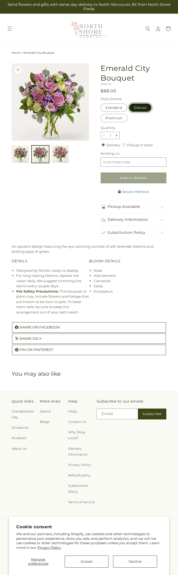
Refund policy (79, 475)
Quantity (108, 128)
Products (19, 438)
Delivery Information (78, 451)
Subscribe (152, 414)
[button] (10, 29)
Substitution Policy (78, 489)
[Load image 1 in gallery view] (20, 154)
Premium (114, 118)
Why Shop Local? (76, 435)
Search (45, 411)
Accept (87, 561)
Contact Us (77, 422)
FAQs (72, 411)
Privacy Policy (49, 547)
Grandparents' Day (23, 414)
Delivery (113, 145)
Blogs (44, 422)
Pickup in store (140, 145)
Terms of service (81, 502)
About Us (19, 449)
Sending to (117, 153)
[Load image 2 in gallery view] (40, 154)
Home (16, 52)
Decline (135, 561)
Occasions (20, 427)
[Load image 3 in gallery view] (60, 154)
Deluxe (140, 108)
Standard (113, 108)
